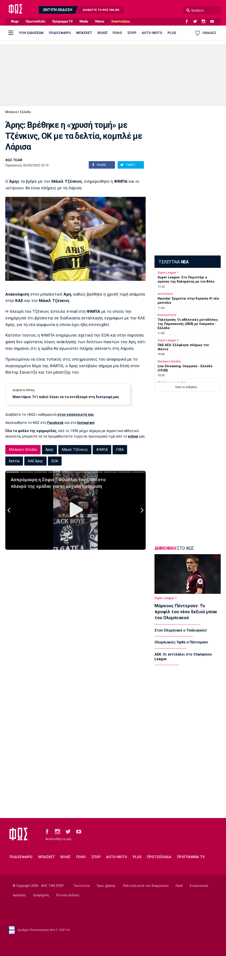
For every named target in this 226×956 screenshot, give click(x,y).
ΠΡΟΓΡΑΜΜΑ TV (191, 857)
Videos (99, 21)
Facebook (55, 423)
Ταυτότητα (81, 886)
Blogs (15, 21)
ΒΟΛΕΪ (102, 33)
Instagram (85, 423)
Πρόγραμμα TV (62, 21)
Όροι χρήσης (106, 886)
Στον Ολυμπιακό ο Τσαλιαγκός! (180, 630)
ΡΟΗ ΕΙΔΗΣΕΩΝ (31, 33)
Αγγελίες (19, 895)
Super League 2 (168, 340)
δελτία (14, 461)
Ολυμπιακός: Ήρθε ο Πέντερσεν (181, 642)
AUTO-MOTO (152, 33)
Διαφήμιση (41, 895)
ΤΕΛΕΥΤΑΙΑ (173, 262)
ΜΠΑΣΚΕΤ (84, 33)
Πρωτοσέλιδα (35, 21)
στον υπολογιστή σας (75, 414)
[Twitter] (196, 21)
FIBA (120, 449)
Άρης (49, 449)
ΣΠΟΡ (131, 33)
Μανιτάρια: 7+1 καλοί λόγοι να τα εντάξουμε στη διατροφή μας (66, 397)
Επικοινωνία (199, 886)
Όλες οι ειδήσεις (186, 387)
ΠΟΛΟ (117, 33)
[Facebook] (188, 21)
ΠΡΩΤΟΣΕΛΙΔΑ (159, 857)
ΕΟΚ (54, 461)
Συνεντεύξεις (120, 21)
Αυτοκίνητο (165, 293)
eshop (133, 436)
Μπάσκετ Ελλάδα (18, 112)
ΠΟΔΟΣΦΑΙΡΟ (60, 33)
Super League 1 (168, 272)
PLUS (172, 33)
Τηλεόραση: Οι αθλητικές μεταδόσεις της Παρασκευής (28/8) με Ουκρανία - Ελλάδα (188, 324)
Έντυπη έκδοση (67, 895)
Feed (179, 886)
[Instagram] (205, 21)
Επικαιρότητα (167, 315)
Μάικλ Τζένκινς (75, 449)
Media (83, 21)
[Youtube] (213, 21)
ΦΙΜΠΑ (102, 449)
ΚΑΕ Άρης (35, 461)
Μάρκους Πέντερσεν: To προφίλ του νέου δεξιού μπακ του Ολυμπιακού (185, 611)
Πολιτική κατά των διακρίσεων (146, 886)
